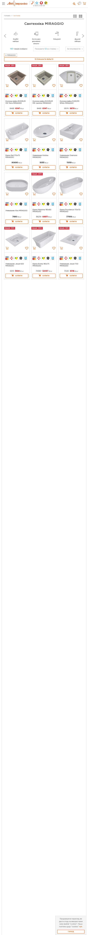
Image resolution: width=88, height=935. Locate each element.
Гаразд (71, 931)
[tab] (32, 3)
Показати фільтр (44, 59)
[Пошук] (74, 4)
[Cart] (7, 85)
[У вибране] (26, 85)
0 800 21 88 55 (39, 5)
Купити (18, 113)
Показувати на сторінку (45, 49)
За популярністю (74, 49)
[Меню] (3, 4)
